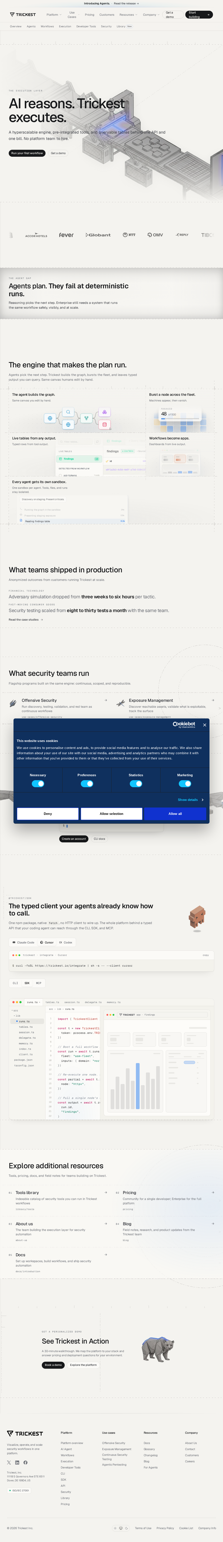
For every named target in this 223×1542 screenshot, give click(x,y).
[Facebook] (25, 1463)
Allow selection (111, 814)
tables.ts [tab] (52, 1002)
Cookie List (186, 1528)
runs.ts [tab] (33, 1002)
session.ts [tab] (72, 1002)
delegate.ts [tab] (93, 1002)
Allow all (175, 814)
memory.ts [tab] (114, 1002)
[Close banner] (204, 724)
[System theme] (120, 1528)
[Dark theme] (126, 1528)
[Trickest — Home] (25, 1434)
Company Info (207, 1528)
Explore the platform (83, 1365)
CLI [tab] (15, 983)
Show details (188, 800)
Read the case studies (24, 619)
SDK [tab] (27, 983)
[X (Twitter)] (9, 1463)
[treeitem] (27, 1021)
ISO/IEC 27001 (20, 1490)
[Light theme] (115, 1528)
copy (206, 955)
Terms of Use (143, 1528)
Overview (16, 26)
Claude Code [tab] (25, 942)
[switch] (87, 783)
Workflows (47, 26)
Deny (48, 814)
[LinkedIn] (17, 1463)
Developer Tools (86, 26)
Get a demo (170, 15)
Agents (31, 26)
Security (106, 26)
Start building (194, 15)
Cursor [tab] (49, 942)
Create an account (74, 839)
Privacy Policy (165, 1528)
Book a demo (53, 1365)
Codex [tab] (65, 942)
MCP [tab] (38, 983)
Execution (65, 26)
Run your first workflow (27, 153)
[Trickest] (23, 14)
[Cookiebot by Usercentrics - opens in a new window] (176, 725)
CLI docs (99, 839)
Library (124, 26)
